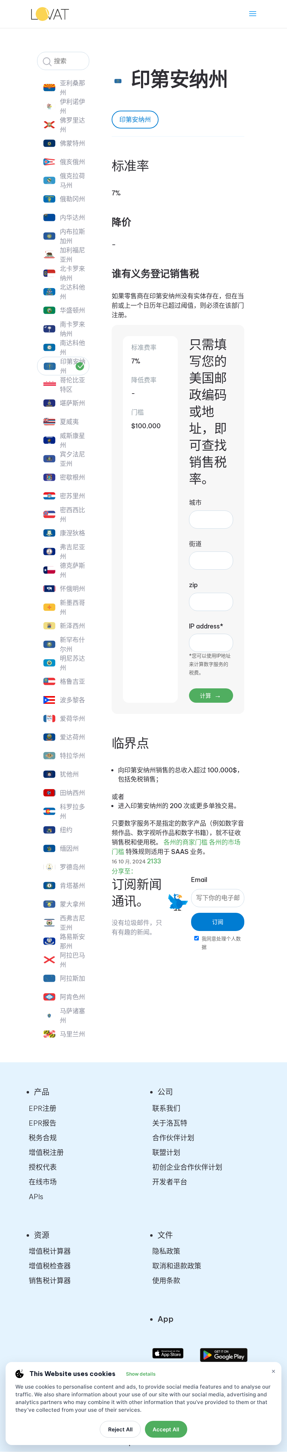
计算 (210, 695)
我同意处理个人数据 (221, 943)
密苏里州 (72, 496)
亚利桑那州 (72, 88)
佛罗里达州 (72, 125)
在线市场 (43, 1181)
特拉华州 (72, 756)
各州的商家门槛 (185, 842)
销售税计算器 (50, 1280)
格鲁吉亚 (72, 682)
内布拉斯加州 (72, 236)
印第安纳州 (72, 366)
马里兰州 (72, 1034)
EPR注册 (42, 1108)
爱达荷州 (72, 737)
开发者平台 (169, 1181)
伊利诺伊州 (72, 106)
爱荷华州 (72, 719)
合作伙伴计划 (173, 1137)
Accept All (166, 1429)
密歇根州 (72, 477)
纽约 (66, 830)
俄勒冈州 (72, 199)
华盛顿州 (72, 310)
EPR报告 (42, 1123)
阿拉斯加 (72, 978)
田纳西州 (72, 793)
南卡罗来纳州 (72, 329)
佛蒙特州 (72, 143)
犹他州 (69, 774)
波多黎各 (72, 700)
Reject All (120, 1429)
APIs (36, 1196)
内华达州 (72, 218)
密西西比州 (72, 514)
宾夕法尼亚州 (72, 459)
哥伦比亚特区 (72, 385)
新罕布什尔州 (72, 644)
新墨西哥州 (72, 607)
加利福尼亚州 (72, 255)
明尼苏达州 (72, 663)
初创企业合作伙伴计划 (187, 1167)
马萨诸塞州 (72, 1015)
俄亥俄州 (72, 162)
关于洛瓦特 (169, 1123)
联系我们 (166, 1108)
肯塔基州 (72, 886)
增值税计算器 (50, 1251)
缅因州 (69, 849)
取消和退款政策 (176, 1266)
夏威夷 (69, 422)
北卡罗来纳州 (72, 273)
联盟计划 (166, 1152)
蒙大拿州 (72, 904)
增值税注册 (46, 1152)
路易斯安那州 (72, 941)
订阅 (217, 921)
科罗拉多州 (72, 811)
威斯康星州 (72, 440)
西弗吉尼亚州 (72, 923)
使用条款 (166, 1280)
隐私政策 (166, 1251)
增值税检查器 (50, 1266)
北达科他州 (72, 292)
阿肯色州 (72, 997)
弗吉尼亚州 (72, 552)
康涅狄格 (72, 533)
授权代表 (43, 1167)
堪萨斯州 (72, 403)
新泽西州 (72, 626)
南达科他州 (72, 347)
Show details (140, 1374)
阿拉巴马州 (72, 960)
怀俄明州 (72, 589)
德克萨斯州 (72, 570)
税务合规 (43, 1137)
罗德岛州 (72, 867)
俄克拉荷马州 (72, 180)
